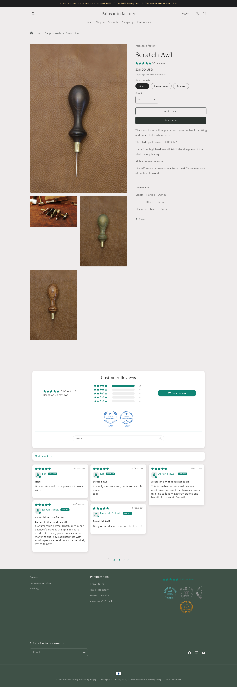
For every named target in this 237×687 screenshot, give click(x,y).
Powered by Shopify (87, 680)
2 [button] (114, 559)
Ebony (142, 86)
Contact (34, 577)
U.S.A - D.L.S (97, 584)
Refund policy (105, 679)
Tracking (34, 588)
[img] (43, 468)
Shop (48, 33)
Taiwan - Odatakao (100, 595)
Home (37, 33)
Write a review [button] (177, 393)
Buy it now (171, 120)
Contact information (173, 679)
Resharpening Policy (40, 583)
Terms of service (137, 679)
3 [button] (119, 559)
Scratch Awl (72, 33)
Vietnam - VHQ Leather (102, 601)
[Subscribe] (84, 652)
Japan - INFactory (99, 590)
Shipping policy (155, 679)
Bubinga (181, 86)
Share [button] (142, 219)
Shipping (139, 74)
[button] (33, 13)
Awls (58, 33)
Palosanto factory (70, 680)
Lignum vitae (161, 86)
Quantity (139, 93)
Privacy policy (121, 679)
